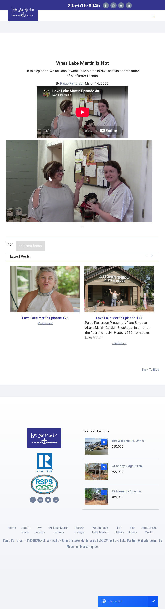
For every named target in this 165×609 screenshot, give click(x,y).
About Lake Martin (149, 530)
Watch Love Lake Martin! (100, 530)
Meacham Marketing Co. (82, 546)
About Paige (25, 530)
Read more (45, 323)
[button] (153, 15)
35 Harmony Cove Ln (126, 491)
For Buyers (132, 530)
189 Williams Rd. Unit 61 (128, 441)
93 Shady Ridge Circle (127, 466)
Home (12, 528)
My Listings (40, 530)
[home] (23, 11)
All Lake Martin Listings (58, 530)
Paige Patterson (72, 83)
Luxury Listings (79, 530)
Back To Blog (150, 369)
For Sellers (119, 530)
